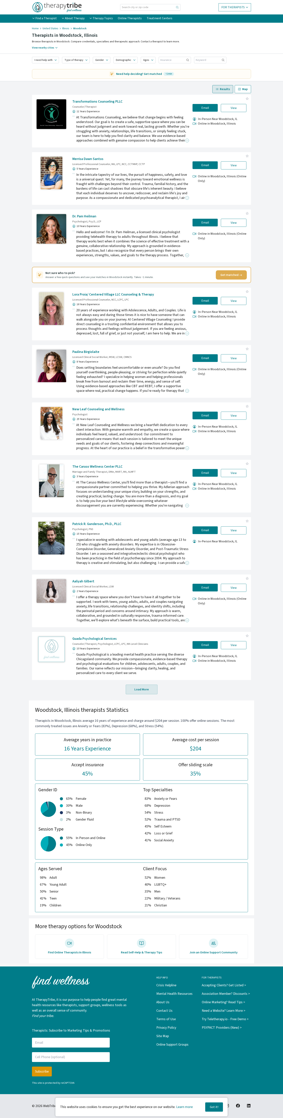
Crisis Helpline (166, 985)
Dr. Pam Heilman (84, 216)
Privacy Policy (166, 1027)
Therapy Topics (103, 18)
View (234, 108)
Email (205, 108)
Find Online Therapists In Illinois (69, 952)
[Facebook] (238, 1105)
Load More (141, 689)
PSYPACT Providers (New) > (222, 1027)
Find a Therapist (46, 18)
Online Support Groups (172, 1044)
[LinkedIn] (248, 1105)
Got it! (214, 1107)
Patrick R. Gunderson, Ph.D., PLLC (96, 524)
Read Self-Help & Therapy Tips (141, 952)
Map (245, 89)
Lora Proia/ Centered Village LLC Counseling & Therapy (113, 294)
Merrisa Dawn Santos (87, 159)
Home (35, 28)
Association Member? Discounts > (226, 993)
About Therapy (75, 18)
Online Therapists (130, 18)
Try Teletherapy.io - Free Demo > (225, 1019)
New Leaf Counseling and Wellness (98, 409)
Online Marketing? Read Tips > (223, 1002)
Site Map (162, 1036)
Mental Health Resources (174, 993)
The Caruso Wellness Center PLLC (97, 466)
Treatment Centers (159, 18)
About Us (162, 1002)
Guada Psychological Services (94, 638)
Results (225, 89)
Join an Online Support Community (213, 952)
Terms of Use (166, 1019)
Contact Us (164, 1010)
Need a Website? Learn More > (223, 1010)
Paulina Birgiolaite (85, 351)
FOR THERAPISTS (233, 7)
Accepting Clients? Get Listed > (224, 985)
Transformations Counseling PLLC (97, 101)
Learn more (184, 1107)
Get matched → (231, 275)
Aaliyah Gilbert (83, 581)
